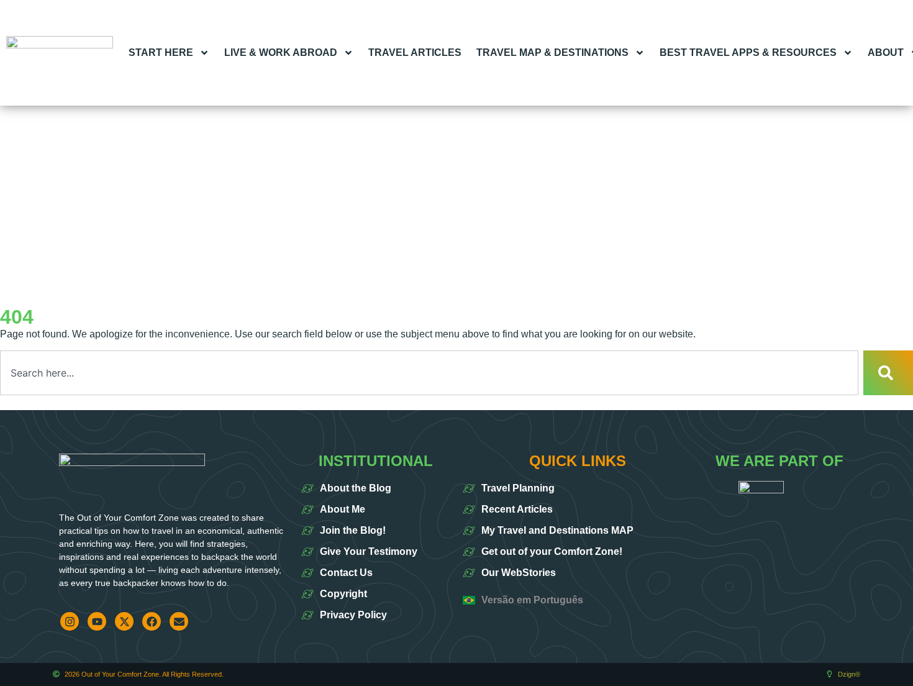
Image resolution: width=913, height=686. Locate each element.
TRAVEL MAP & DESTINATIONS (552, 52)
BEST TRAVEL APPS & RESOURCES (748, 52)
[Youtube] (96, 621)
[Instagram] (69, 621)
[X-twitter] (124, 621)
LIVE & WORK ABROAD (280, 52)
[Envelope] (178, 621)
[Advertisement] (456, 199)
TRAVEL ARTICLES (414, 52)
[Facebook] (151, 621)
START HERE (161, 52)
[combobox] (429, 372)
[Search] (888, 372)
